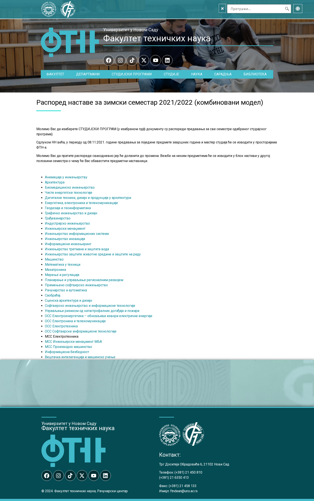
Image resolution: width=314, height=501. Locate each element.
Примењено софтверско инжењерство (76, 285)
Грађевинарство (57, 218)
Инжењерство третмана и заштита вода (77, 249)
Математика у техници (62, 264)
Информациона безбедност (67, 352)
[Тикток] (132, 60)
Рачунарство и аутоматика (66, 290)
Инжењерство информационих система (77, 234)
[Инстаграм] (120, 60)
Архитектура (55, 182)
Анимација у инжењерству (66, 177)
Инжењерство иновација (65, 239)
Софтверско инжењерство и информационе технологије (90, 306)
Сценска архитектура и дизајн (68, 300)
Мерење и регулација (62, 275)
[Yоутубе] (155, 60)
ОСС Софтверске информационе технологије (80, 331)
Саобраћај (52, 295)
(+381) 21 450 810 (188, 472)
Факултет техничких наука (157, 38)
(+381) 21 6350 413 (174, 478)
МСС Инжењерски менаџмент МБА (73, 342)
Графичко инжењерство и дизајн (71, 213)
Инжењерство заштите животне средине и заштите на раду (93, 254)
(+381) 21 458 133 (183, 486)
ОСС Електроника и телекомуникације (75, 321)
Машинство (54, 259)
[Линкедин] (167, 60)
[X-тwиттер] (143, 60)
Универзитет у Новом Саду (130, 29)
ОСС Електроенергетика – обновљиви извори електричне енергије (98, 316)
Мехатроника (55, 270)
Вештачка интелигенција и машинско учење (80, 357)
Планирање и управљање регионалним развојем (84, 280)
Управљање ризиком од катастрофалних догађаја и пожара (92, 311)
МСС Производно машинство (68, 347)
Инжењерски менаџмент (65, 229)
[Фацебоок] (108, 60)
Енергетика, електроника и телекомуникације (81, 203)
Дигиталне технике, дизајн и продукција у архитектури (88, 198)
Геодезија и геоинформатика (68, 208)
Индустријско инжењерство (67, 223)
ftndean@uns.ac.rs (184, 491)
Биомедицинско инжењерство (70, 187)
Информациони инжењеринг (68, 244)
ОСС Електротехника (61, 326)
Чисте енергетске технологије (68, 193)
